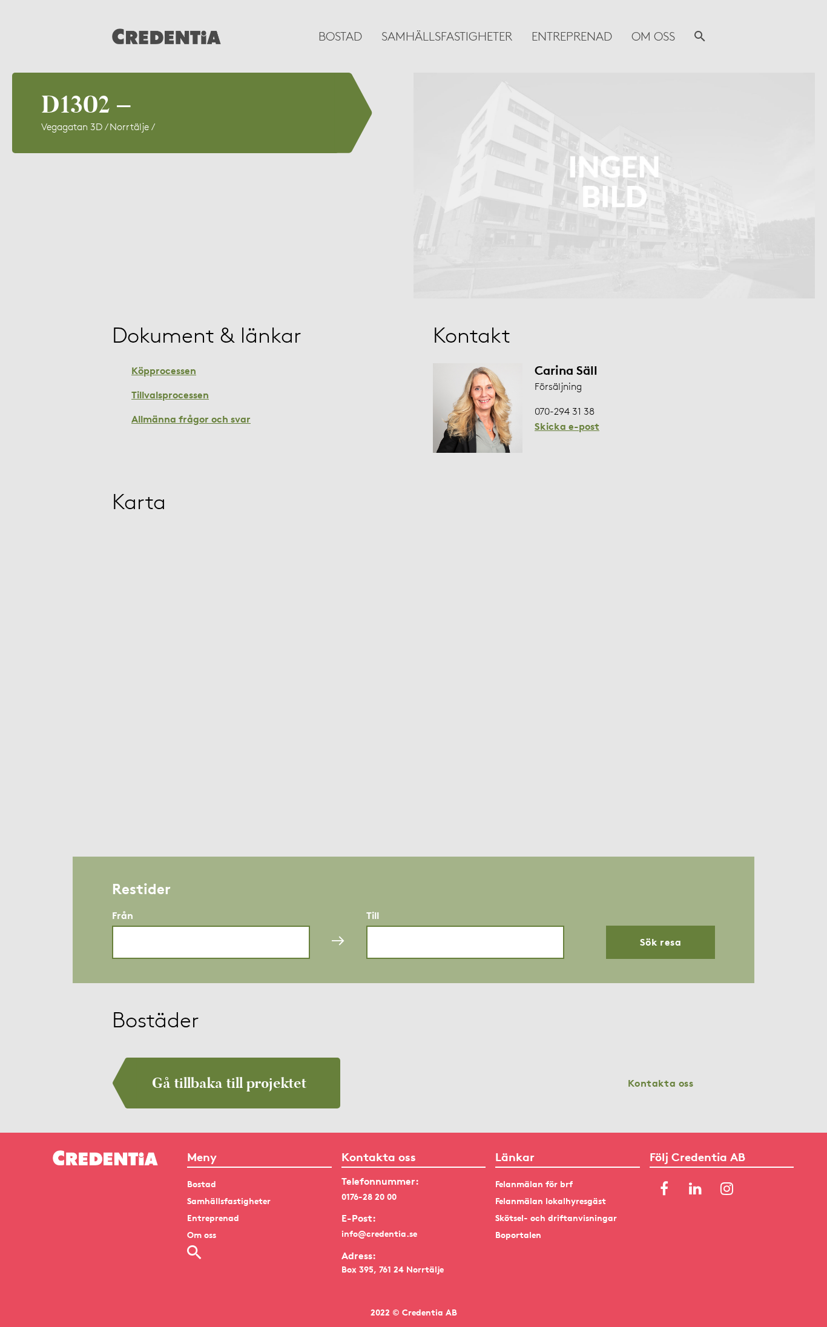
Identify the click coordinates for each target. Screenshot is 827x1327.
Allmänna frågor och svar (191, 419)
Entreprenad (572, 36)
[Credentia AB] (166, 36)
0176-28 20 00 (369, 1196)
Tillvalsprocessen (170, 395)
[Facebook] (664, 1190)
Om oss (653, 36)
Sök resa (661, 942)
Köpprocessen (163, 370)
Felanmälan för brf (534, 1184)
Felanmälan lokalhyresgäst (550, 1201)
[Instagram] (727, 1190)
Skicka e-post (567, 426)
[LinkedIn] (695, 1190)
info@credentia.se (379, 1233)
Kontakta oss (661, 1083)
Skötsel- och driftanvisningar (556, 1218)
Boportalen (518, 1235)
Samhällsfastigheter (446, 36)
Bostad (340, 36)
